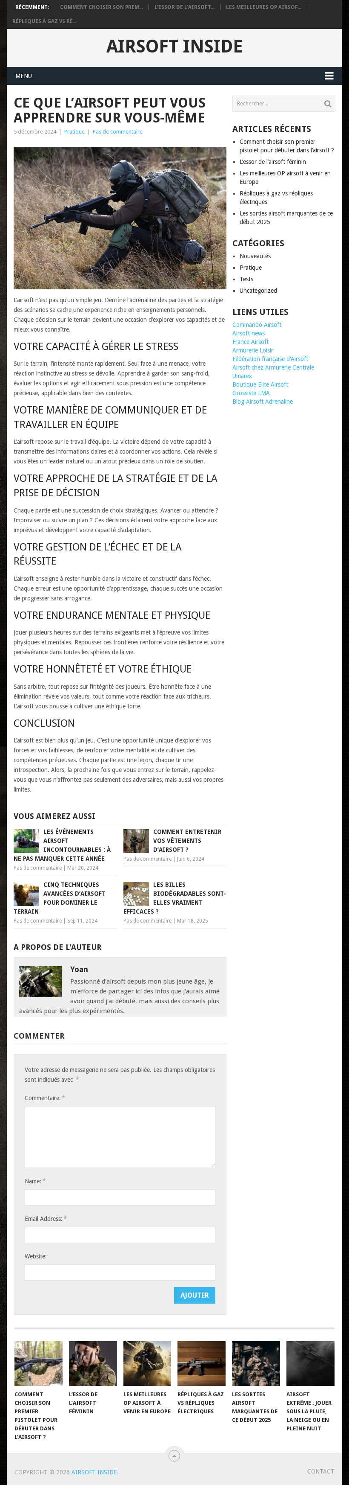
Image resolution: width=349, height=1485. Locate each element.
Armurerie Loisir (252, 350)
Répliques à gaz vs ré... (44, 21)
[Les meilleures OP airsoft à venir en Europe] (147, 1363)
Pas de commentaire (118, 131)
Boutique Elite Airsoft (260, 384)
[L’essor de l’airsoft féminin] (93, 1363)
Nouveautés (255, 256)
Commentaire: (45, 1098)
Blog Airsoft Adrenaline (262, 401)
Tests (246, 279)
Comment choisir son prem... (101, 7)
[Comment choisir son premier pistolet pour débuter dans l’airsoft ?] (38, 1363)
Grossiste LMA (251, 393)
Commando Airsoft (256, 324)
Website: (36, 1256)
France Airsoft (250, 341)
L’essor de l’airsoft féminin (273, 161)
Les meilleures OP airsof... (263, 7)
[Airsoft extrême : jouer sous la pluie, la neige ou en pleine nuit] (310, 1363)
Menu (23, 76)
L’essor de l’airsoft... (184, 7)
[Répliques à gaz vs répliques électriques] (201, 1363)
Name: (35, 1181)
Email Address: (45, 1218)
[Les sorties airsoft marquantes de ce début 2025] (256, 1363)
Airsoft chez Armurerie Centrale (273, 367)
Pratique (74, 131)
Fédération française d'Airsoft (270, 358)
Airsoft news (248, 333)
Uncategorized (258, 290)
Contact (321, 1471)
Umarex (242, 376)
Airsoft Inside (174, 46)
